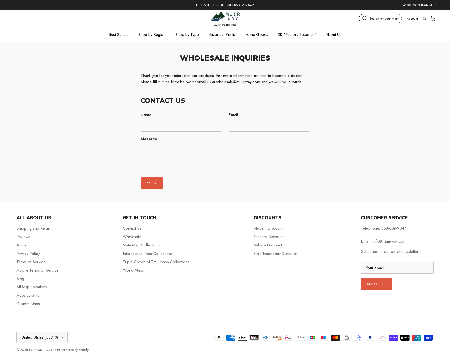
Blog (20, 278)
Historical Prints (221, 34)
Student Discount (268, 228)
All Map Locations (31, 287)
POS (47, 349)
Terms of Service (30, 262)
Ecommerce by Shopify (73, 349)
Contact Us (132, 228)
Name (146, 115)
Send (152, 182)
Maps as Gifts (27, 295)
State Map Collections (141, 245)
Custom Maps (28, 304)
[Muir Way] (225, 18)
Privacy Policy (28, 253)
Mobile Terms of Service (37, 270)
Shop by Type (187, 34)
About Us (333, 34)
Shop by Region (151, 34)
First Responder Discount (275, 253)
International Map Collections (147, 253)
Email (233, 115)
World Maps (133, 270)
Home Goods (256, 34)
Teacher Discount (268, 236)
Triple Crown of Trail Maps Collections (156, 262)
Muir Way (35, 349)
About (21, 245)
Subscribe (376, 283)
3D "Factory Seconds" (297, 34)
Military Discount (268, 245)
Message (149, 139)
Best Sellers (118, 34)
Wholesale (132, 236)
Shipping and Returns (34, 228)
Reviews (23, 236)
